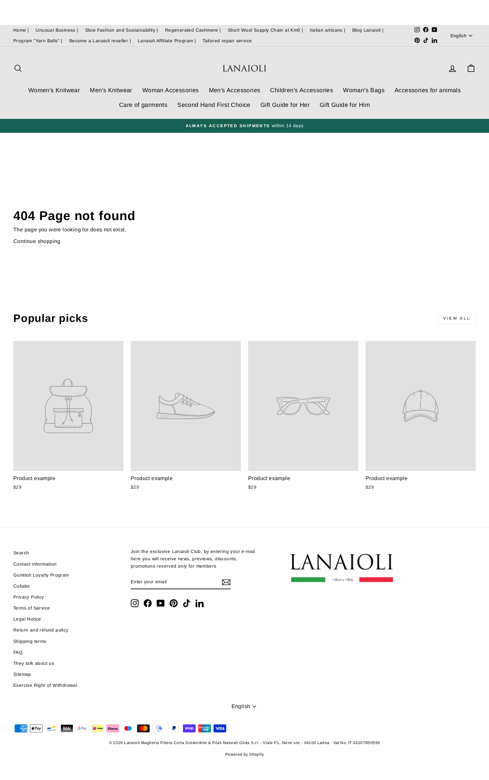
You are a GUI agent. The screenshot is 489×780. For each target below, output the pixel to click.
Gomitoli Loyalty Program (41, 575)
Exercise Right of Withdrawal (45, 685)
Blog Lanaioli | (368, 30)
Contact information (35, 564)
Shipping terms (30, 641)
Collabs (21, 586)
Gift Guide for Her (285, 105)
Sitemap (22, 674)
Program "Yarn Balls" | (38, 40)
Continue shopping (37, 241)
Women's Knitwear (54, 90)
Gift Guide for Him (345, 105)
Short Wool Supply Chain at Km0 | (265, 30)
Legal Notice (27, 619)
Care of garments (143, 105)
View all (457, 318)
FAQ (18, 652)
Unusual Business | (57, 30)
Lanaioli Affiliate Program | (167, 40)
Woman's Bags (364, 90)
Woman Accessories (170, 90)
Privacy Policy (28, 597)
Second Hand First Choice (213, 105)
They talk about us (33, 663)
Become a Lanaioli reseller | (100, 40)
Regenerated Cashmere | (193, 30)
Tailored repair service (227, 40)
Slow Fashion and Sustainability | (121, 30)
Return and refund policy (41, 630)
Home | (21, 30)
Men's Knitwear (111, 90)
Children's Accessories (301, 90)
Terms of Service (31, 608)
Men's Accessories (234, 90)
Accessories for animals (428, 90)
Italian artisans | (327, 30)
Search (21, 552)
